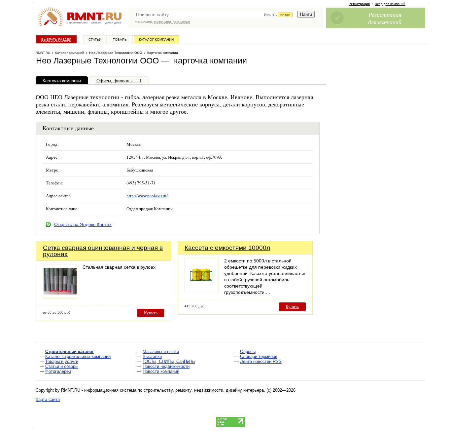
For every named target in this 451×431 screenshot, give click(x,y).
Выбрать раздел (56, 39)
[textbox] (215, 14)
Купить (150, 312)
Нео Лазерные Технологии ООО (115, 53)
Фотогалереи (58, 371)
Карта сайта (48, 399)
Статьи (94, 39)
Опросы (248, 351)
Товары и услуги (61, 361)
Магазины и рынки (161, 351)
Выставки (152, 356)
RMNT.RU (43, 53)
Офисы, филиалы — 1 (119, 80)
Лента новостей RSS (261, 361)
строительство (77, 22)
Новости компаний (161, 371)
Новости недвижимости (166, 366)
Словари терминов (258, 356)
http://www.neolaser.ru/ (147, 196)
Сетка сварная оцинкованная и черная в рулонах (103, 250)
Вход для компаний (390, 4)
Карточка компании (62, 80)
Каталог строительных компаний (78, 356)
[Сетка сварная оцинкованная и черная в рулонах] (60, 296)
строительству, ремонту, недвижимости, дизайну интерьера (204, 390)
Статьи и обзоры (61, 366)
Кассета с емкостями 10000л (227, 247)
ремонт (96, 22)
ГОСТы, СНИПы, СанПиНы (169, 361)
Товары (120, 39)
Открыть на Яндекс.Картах (83, 224)
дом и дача (113, 22)
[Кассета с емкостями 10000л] (202, 290)
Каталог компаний (156, 39)
